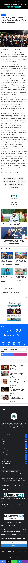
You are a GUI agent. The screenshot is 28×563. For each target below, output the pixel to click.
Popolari (5, 361)
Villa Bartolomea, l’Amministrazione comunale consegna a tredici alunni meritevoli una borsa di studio (17, 390)
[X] (15, 204)
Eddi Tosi (20, 178)
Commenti (22, 361)
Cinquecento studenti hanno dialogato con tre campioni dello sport (21, 278)
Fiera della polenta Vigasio (10, 181)
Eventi (7, 11)
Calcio (17, 471)
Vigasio (21, 184)
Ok (8, 6)
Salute (3, 439)
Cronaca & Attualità (6, 434)
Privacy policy (18, 6)
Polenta (23, 181)
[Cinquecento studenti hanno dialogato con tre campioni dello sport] (21, 271)
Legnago (3, 482)
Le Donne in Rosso (6, 463)
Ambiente (4, 443)
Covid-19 (3, 480)
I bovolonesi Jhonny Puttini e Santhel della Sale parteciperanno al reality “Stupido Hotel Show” (17, 398)
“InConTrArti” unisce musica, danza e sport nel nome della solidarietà (20, 262)
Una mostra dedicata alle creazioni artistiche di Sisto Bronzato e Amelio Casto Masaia (7, 262)
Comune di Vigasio (10, 178)
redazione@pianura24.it (6, 506)
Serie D (20, 485)
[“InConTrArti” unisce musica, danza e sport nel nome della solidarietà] (21, 255)
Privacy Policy (12, 553)
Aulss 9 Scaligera (5, 471)
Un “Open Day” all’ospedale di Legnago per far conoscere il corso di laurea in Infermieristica (7, 279)
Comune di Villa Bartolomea (16, 478)
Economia (4, 437)
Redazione (5, 25)
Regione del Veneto (5, 485)
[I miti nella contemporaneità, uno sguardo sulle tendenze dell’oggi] (5, 367)
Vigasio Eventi (14, 187)
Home (3, 11)
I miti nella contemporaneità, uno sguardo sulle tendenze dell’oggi (17, 367)
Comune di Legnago (14, 476)
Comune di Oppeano (6, 478)
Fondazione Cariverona (11, 480)
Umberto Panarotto (10, 184)
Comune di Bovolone (20, 473)
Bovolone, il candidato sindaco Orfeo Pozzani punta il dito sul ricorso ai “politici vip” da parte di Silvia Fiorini (18, 382)
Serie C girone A (14, 485)
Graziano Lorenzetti (22, 480)
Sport (3, 446)
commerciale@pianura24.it (15, 522)
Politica (3, 452)
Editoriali (4, 456)
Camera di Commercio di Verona (8, 473)
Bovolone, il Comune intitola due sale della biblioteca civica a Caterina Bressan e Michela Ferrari (18, 374)
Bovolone (12, 471)
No (12, 6)
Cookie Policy (19, 553)
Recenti (13, 361)
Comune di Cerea (5, 476)
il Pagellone (4, 459)
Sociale (3, 441)
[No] (26, 4)
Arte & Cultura (5, 450)
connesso (8, 292)
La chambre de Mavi (6, 461)
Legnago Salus (10, 482)
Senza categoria (5, 454)
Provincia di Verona (18, 482)
